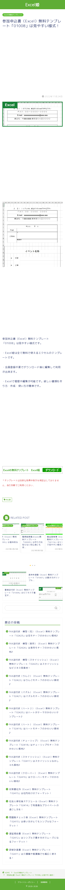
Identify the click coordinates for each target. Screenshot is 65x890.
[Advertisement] (32, 61)
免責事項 (44, 882)
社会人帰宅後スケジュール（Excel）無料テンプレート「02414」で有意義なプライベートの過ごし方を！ (34, 805)
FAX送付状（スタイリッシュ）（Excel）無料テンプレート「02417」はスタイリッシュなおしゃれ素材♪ (34, 760)
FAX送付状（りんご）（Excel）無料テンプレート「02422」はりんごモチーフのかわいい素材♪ (34, 680)
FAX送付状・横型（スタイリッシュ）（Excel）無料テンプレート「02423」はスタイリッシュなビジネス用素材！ (34, 663)
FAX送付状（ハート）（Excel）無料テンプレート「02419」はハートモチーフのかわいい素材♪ (34, 728)
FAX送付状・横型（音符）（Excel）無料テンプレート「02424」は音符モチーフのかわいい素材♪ (34, 647)
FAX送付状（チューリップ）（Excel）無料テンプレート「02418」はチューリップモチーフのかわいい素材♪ (34, 744)
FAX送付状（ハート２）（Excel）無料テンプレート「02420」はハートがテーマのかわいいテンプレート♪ (34, 712)
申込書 (8, 500)
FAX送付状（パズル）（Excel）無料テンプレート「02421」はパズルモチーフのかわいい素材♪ (34, 696)
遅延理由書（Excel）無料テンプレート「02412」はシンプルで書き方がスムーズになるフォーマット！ (34, 837)
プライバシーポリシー (26, 882)
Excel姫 (32, 4)
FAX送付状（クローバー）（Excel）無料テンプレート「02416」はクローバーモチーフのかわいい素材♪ (34, 777)
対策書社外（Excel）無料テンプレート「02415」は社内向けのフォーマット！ (30, 791)
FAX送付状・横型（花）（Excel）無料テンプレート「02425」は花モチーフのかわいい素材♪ (34, 633)
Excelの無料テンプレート (13, 15)
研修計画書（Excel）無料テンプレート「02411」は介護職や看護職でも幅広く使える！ (32, 853)
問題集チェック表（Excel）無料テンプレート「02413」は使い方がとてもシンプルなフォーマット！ (34, 821)
